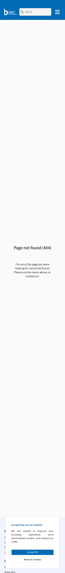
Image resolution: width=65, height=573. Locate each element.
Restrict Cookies (32, 559)
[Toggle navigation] (57, 12)
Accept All (32, 552)
